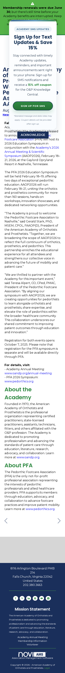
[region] (59, 521)
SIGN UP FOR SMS (33, 105)
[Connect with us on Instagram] (35, 598)
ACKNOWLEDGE (33, 135)
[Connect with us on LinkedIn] (28, 598)
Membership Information (32, 640)
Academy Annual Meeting (33, 637)
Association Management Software (32, 658)
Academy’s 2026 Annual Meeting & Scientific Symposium (32, 152)
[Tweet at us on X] (22, 598)
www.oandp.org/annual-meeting (28, 373)
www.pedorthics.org (19, 381)
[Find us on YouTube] (41, 598)
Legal (47, 668)
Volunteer (32, 644)
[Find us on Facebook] (15, 598)
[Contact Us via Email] (48, 598)
